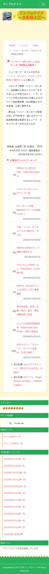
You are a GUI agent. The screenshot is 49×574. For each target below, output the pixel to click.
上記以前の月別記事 (13, 534)
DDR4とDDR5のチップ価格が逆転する (28, 249)
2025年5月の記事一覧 (14, 520)
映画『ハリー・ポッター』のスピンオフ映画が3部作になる (24, 76)
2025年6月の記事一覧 (14, 513)
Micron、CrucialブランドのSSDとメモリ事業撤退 (28, 289)
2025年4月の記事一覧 (14, 527)
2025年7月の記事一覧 (14, 506)
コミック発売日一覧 (13, 443)
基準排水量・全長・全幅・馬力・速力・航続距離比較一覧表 (28, 310)
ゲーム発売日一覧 (12, 436)
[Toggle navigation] (43, 4)
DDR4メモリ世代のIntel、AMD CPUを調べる (28, 172)
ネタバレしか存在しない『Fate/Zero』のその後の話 (28, 268)
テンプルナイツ (12, 4)
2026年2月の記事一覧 (14, 459)
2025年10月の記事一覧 (15, 486)
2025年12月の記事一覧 (15, 472)
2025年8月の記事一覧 (14, 500)
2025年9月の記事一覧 (14, 493)
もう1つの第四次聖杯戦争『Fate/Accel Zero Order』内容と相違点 (28, 327)
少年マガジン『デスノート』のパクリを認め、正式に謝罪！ (28, 348)
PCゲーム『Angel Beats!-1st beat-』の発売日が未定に (28, 381)
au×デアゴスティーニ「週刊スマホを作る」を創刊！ (28, 368)
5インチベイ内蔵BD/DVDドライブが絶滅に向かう (28, 210)
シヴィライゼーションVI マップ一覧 (28, 191)
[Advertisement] (24, 30)
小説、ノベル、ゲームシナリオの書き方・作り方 (28, 231)
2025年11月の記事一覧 (15, 479)
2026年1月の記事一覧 (14, 465)
